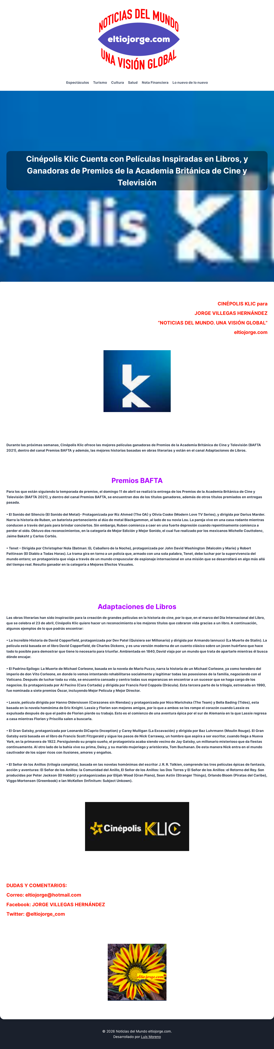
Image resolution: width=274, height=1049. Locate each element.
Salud (133, 83)
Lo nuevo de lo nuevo (190, 83)
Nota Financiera (155, 83)
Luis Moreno (151, 1037)
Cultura (117, 83)
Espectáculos (77, 83)
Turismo (100, 83)
